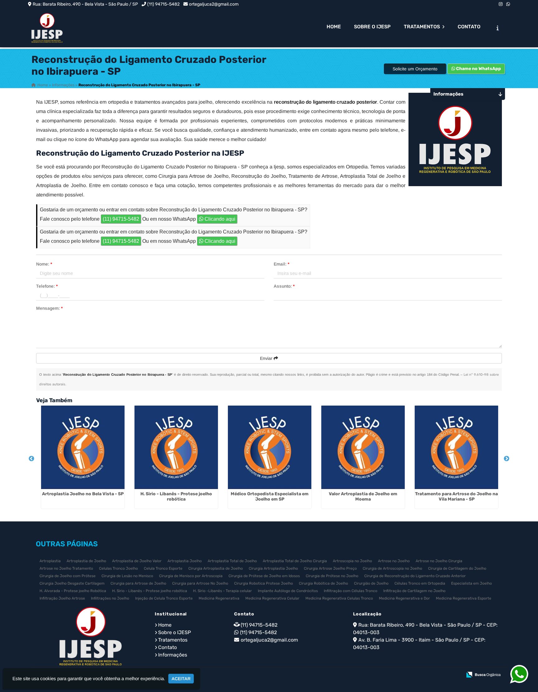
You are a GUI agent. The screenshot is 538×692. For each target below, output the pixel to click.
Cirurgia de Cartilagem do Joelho (457, 568)
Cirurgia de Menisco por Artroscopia (191, 576)
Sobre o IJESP (372, 27)
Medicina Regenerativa (219, 598)
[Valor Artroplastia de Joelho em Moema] (363, 447)
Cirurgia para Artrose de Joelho (138, 583)
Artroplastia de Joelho (86, 561)
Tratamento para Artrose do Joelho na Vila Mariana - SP (456, 496)
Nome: (44, 263)
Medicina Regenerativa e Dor (404, 598)
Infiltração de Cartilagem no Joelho (414, 591)
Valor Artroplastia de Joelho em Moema (363, 496)
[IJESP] (90, 636)
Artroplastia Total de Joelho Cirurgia (295, 561)
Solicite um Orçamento (415, 68)
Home (334, 27)
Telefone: (47, 286)
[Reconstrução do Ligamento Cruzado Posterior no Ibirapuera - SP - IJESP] (47, 28)
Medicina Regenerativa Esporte (463, 598)
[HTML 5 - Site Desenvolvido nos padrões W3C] (411, 675)
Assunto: (284, 286)
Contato (469, 27)
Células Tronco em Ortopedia (419, 583)
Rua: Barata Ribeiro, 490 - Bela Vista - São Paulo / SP (85, 4)
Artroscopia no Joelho (352, 561)
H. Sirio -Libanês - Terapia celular (222, 591)
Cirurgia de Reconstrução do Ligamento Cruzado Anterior (415, 576)
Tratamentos (422, 27)
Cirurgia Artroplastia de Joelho (215, 568)
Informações (172, 655)
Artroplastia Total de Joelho (232, 561)
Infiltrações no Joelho (110, 598)
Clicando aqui (219, 219)
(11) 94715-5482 (163, 4)
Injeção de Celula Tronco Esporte (164, 598)
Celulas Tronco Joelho (118, 568)
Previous (31, 459)
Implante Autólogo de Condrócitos (288, 591)
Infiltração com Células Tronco (350, 591)
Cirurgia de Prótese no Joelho (332, 576)
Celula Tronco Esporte (163, 568)
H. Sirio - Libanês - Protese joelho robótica (176, 496)
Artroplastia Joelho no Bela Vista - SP (83, 494)
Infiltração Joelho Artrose (62, 598)
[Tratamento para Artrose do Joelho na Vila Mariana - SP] (456, 447)
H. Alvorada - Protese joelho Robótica (73, 591)
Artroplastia (50, 561)
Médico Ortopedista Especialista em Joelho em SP (270, 496)
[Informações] (497, 27)
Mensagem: (49, 308)
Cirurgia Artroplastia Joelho (273, 568)
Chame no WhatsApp (478, 68)
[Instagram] (501, 4)
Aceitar (181, 678)
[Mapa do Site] (395, 675)
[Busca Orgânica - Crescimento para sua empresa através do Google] (483, 674)
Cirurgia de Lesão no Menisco (127, 576)
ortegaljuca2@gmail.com (213, 4)
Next (506, 459)
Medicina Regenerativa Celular (272, 598)
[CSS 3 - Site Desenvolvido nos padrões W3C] (433, 675)
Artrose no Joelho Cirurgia (439, 561)
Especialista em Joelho (471, 583)
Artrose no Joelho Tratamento (66, 568)
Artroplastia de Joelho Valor (137, 561)
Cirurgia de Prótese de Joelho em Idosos (264, 576)
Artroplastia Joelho (185, 561)
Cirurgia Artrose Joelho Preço (330, 568)
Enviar (267, 358)
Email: (281, 263)
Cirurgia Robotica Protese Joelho (263, 583)
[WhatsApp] (508, 4)
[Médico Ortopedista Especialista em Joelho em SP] (269, 447)
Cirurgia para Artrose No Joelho (200, 583)
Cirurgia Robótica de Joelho (323, 583)
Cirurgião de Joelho (371, 583)
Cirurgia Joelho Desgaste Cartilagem (72, 583)
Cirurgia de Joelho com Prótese (68, 576)
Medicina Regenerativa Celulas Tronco (339, 598)
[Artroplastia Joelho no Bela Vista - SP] (83, 447)
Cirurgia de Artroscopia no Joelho (392, 568)
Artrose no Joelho (394, 561)
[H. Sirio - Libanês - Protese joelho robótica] (176, 447)
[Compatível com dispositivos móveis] (454, 675)
